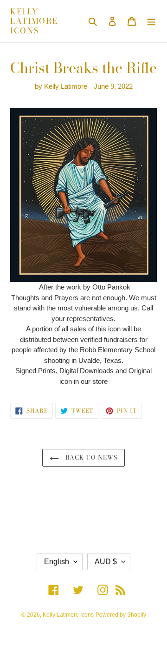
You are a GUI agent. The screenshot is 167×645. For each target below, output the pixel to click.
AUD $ (106, 562)
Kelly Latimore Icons (34, 21)
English (56, 562)
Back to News (90, 457)
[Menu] (151, 21)
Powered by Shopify (121, 615)
